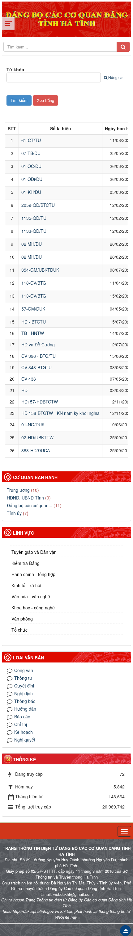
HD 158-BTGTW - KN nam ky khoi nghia (60, 413)
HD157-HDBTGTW (39, 402)
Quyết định (25, 686)
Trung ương (18, 490)
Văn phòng (22, 619)
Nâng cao (116, 77)
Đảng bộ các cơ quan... (29, 505)
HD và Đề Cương (38, 344)
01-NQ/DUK (33, 424)
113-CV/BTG (33, 296)
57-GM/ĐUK (33, 309)
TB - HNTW (32, 333)
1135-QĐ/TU (33, 218)
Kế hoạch (23, 732)
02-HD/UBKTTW (37, 437)
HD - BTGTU (33, 322)
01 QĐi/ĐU (31, 179)
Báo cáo (22, 716)
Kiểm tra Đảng (25, 563)
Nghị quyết (24, 740)
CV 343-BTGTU (36, 367)
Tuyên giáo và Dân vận (34, 552)
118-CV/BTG (33, 283)
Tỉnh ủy (14, 513)
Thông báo (25, 701)
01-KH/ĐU (31, 192)
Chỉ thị (20, 724)
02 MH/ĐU (31, 244)
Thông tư (23, 678)
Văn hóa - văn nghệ (30, 596)
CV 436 (28, 379)
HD (24, 390)
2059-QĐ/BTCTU (38, 205)
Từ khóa (15, 69)
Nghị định (23, 693)
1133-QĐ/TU (33, 231)
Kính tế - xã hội (26, 585)
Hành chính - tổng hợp (33, 574)
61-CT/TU (31, 140)
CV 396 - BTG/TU (38, 356)
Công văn (23, 670)
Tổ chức (19, 630)
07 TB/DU (31, 153)
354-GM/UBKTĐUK (40, 270)
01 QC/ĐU (31, 166)
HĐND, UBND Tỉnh (25, 498)
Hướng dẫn (25, 709)
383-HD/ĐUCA (35, 450)
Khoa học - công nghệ (33, 607)
